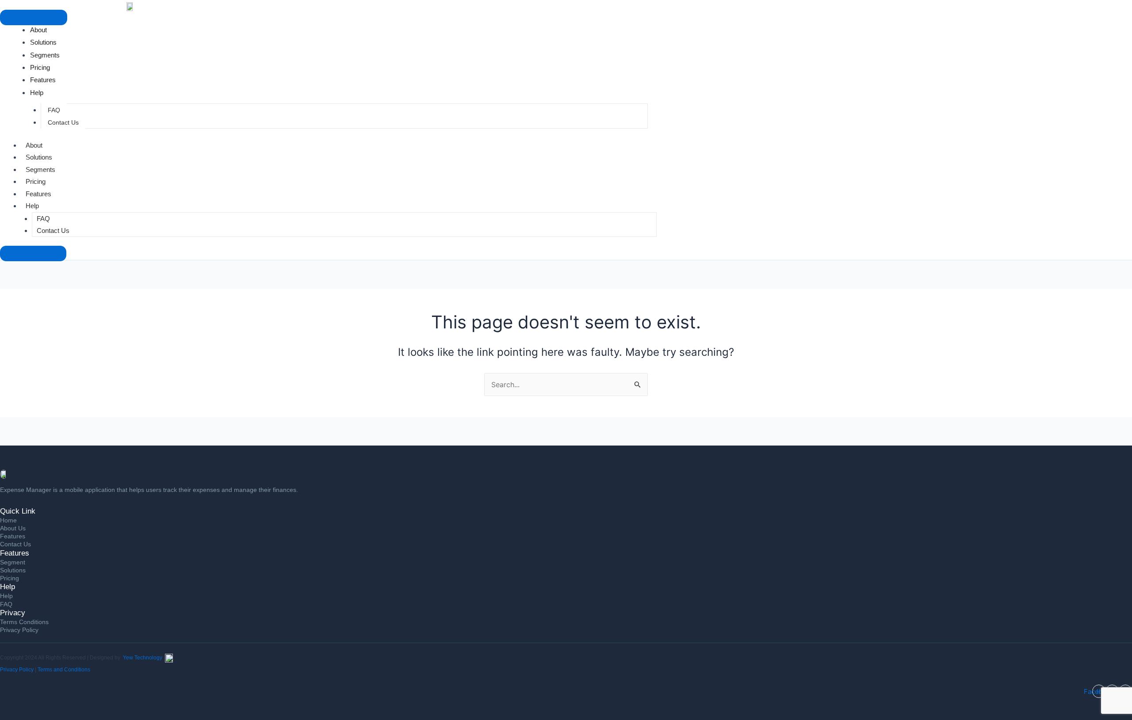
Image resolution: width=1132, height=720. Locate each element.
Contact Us (63, 122)
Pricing (36, 181)
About (34, 145)
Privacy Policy (19, 629)
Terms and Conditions (64, 670)
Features (38, 194)
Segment (12, 562)
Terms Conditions (24, 621)
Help (32, 206)
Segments (40, 169)
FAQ (54, 110)
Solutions (39, 157)
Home (8, 520)
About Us (13, 528)
